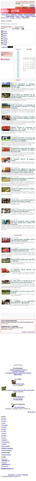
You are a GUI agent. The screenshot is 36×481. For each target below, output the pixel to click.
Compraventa (5, 442)
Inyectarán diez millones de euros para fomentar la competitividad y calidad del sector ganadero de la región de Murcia (23, 170)
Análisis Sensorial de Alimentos (18, 369)
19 (28, 66)
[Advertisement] (19, 316)
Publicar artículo (6, 454)
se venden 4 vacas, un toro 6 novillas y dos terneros (20, 390)
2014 (18, 67)
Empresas (4, 440)
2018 (18, 62)
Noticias (18, 17)
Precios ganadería (7, 450)
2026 (18, 51)
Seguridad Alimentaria (18, 371)
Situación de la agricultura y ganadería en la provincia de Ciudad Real (23, 179)
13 (30, 64)
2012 (18, 70)
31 (25, 70)
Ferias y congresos (7, 448)
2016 (18, 64)
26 (28, 68)
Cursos (4, 438)
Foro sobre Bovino (19, 407)
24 (25, 68)
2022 (18, 56)
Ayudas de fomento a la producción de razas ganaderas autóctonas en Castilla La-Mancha (23, 106)
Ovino (5, 35)
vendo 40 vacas (20, 396)
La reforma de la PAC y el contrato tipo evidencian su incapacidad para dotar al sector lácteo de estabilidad (23, 139)
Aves (4, 37)
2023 (18, 55)
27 (30, 68)
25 (27, 68)
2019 (18, 60)
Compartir (4, 47)
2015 (18, 66)
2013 (18, 69)
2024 (18, 53)
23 (23, 68)
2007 (18, 77)
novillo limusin (20, 384)
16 (23, 66)
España (8, 23)
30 (23, 70)
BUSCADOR (6, 14)
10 (25, 64)
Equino (5, 44)
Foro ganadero (6, 446)
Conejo (5, 40)
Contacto (18, 475)
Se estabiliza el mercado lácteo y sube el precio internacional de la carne (23, 249)
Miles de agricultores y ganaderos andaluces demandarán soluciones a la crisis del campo (23, 85)
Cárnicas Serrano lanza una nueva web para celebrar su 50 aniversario (23, 210)
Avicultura (5, 425)
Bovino (5, 31)
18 (27, 66)
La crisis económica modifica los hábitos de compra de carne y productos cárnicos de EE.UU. (23, 118)
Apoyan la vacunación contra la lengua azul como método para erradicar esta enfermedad (23, 222)
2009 (18, 74)
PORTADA (3, 23)
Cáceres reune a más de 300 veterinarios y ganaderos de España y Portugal (23, 200)
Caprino (5, 39)
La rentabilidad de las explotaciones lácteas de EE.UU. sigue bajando (23, 301)
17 (25, 66)
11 (27, 64)
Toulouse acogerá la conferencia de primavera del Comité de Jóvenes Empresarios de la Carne (23, 129)
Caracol (5, 42)
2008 (18, 76)
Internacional (14, 23)
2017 (18, 63)
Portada (12, 17)
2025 (18, 52)
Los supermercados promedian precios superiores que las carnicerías (23, 240)
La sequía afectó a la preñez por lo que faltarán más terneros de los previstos (23, 281)
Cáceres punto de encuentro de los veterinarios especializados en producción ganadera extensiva (23, 96)
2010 (18, 73)
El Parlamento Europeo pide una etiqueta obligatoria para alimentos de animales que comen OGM (23, 150)
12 (28, 64)
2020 (18, 59)
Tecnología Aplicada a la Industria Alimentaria (18, 373)
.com (6, 460)
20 (30, 66)
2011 (18, 71)
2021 (18, 57)
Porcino (5, 33)
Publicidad (25, 475)
